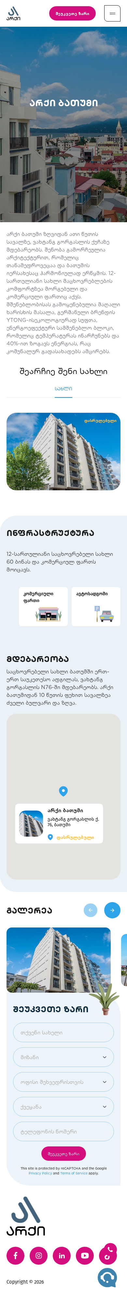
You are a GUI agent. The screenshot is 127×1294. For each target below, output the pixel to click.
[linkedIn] (62, 1256)
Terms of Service (74, 1173)
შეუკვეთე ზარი (72, 13)
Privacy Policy (40, 1173)
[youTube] (85, 1256)
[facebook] (15, 1256)
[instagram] (39, 1256)
